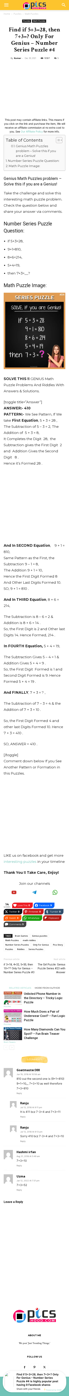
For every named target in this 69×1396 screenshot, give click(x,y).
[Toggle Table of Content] (57, 140)
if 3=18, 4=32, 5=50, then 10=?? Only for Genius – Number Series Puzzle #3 (19, 968)
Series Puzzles (36, 949)
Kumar (17, 58)
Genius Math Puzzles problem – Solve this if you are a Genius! (36, 151)
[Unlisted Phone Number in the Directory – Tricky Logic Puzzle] (13, 998)
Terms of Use (17, 1385)
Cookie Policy (48, 1385)
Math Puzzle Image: (24, 166)
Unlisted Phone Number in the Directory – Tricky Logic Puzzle (43, 998)
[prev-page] (6, 1047)
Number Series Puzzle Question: (33, 161)
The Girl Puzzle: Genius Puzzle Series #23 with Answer (51, 968)
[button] (6, 5)
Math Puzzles (31, 13)
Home (7, 13)
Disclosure (32, 1385)
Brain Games (21, 935)
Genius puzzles (39, 935)
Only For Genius (41, 944)
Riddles (20, 949)
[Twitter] (44, 1367)
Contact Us (29, 1381)
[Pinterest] (34, 1367)
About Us (15, 1381)
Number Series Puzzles (17, 944)
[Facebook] (24, 1367)
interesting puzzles (20, 861)
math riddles (29, 940)
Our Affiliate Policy (32, 131)
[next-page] (12, 1047)
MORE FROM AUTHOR (47, 987)
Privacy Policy (46, 1381)
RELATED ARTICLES (20, 987)
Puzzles (17, 13)
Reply (19, 1093)
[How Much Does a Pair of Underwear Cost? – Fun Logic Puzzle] (13, 1015)
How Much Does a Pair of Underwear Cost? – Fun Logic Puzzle (44, 1016)
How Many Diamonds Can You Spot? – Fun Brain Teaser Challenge (44, 1033)
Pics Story (58, 944)
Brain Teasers (9, 1042)
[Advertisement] (34, 88)
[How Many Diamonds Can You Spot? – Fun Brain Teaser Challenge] (13, 1033)
